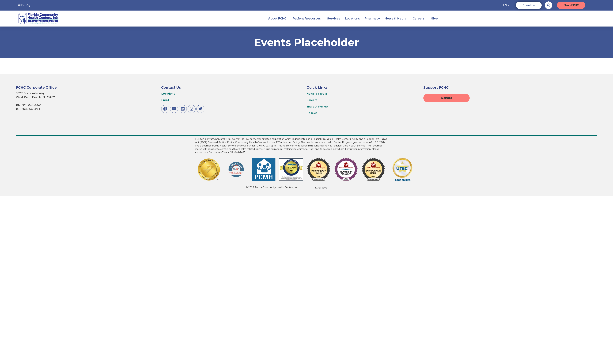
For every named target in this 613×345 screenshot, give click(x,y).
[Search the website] (548, 5)
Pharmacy (372, 18)
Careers (418, 18)
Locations (352, 18)
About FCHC (277, 18)
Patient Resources (307, 18)
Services (333, 18)
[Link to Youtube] (174, 109)
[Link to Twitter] (200, 109)
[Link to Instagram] (192, 109)
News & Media (395, 18)
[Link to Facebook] (165, 109)
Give (434, 18)
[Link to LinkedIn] (183, 109)
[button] (506, 5)
